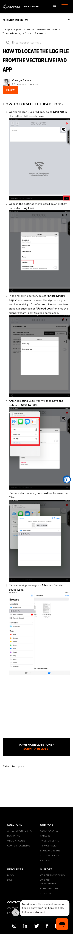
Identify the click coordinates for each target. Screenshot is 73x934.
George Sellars (21, 80)
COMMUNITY (47, 894)
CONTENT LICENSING (18, 846)
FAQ (9, 880)
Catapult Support (13, 29)
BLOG (10, 876)
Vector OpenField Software (42, 29)
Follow (10, 90)
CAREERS (45, 836)
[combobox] (54, 6)
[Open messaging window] (62, 924)
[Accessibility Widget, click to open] (67, 480)
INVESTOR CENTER (50, 841)
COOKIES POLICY (49, 856)
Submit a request (36, 749)
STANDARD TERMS (50, 851)
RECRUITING (13, 836)
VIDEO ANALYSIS (16, 841)
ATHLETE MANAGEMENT (48, 882)
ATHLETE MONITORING (19, 831)
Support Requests (35, 33)
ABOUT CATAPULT (49, 831)
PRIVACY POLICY (49, 846)
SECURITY (45, 861)
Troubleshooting (12, 33)
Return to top (12, 766)
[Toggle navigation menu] (66, 6)
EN (54, 7)
